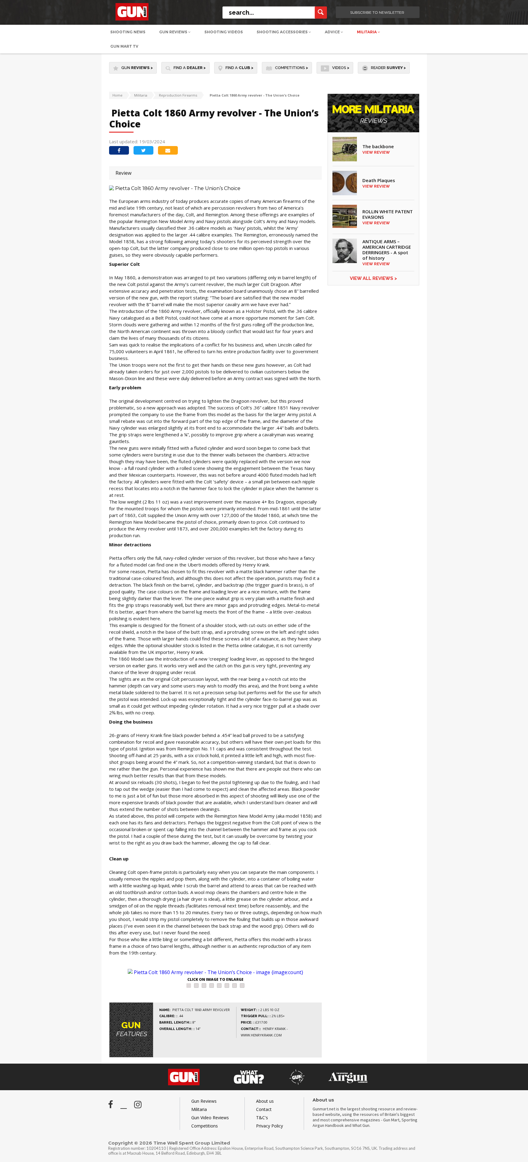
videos (340, 67)
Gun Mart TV (124, 46)
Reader (388, 67)
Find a (190, 67)
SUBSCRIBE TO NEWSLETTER (377, 12)
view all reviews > (373, 278)
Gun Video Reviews (210, 1117)
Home (117, 95)
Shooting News (127, 32)
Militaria (367, 32)
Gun (137, 67)
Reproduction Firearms (178, 95)
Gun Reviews (173, 32)
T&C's (262, 1117)
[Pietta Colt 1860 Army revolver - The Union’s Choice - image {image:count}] (215, 972)
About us (265, 1101)
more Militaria (373, 114)
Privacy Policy (269, 1126)
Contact (264, 1109)
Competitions (291, 67)
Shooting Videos (223, 32)
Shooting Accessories (283, 32)
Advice (333, 32)
